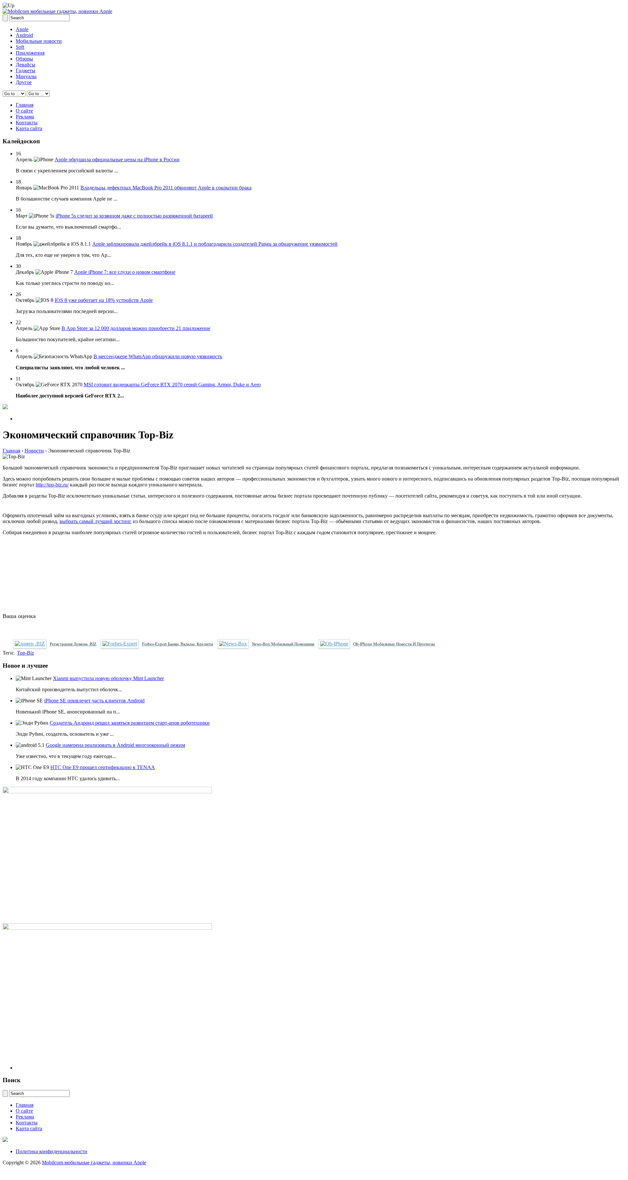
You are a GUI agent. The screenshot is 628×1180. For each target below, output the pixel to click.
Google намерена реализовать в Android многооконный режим (115, 745)
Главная (24, 105)
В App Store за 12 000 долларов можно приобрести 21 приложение (135, 328)
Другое (24, 82)
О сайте (24, 111)
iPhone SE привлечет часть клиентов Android (94, 700)
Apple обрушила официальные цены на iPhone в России (117, 159)
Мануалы (26, 76)
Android (24, 35)
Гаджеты (25, 70)
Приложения (30, 53)
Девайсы (25, 64)
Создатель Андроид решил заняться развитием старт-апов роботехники (130, 723)
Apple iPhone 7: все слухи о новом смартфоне (124, 272)
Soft (20, 47)
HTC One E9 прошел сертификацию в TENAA (102, 767)
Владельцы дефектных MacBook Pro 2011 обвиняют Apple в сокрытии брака (166, 187)
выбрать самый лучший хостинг (95, 521)
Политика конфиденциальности (51, 1151)
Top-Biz (25, 653)
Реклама (25, 116)
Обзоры (24, 59)
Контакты (27, 122)
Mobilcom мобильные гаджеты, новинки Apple (94, 1162)
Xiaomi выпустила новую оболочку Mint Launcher (108, 678)
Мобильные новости (39, 41)
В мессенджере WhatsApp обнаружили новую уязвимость (158, 356)
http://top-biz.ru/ (52, 484)
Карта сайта (29, 128)
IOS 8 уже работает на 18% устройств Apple (104, 300)
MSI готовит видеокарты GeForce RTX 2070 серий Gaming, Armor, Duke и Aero (172, 384)
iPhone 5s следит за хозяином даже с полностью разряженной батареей (134, 216)
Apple (22, 29)
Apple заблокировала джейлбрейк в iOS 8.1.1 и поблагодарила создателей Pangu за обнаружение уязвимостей (215, 244)
